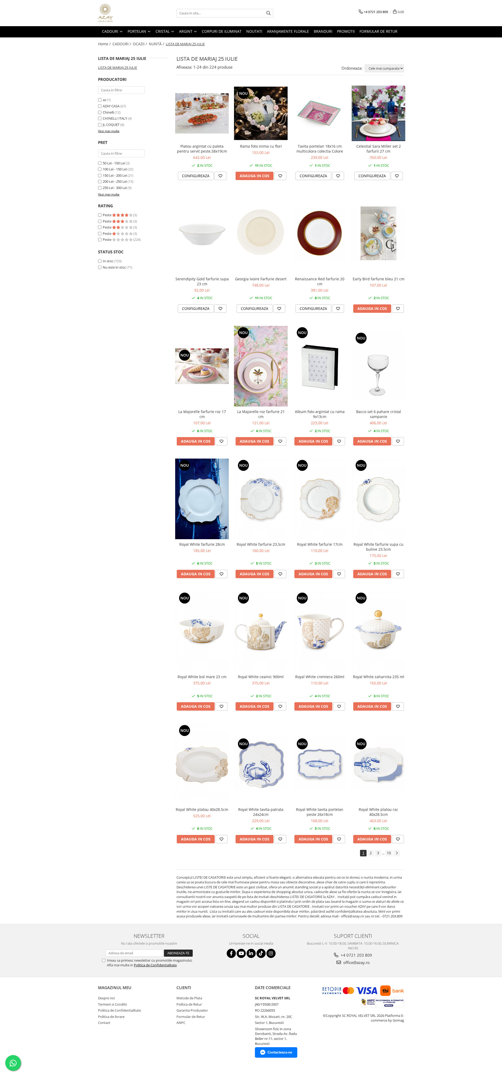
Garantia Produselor (192, 1010)
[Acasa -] (124, 13)
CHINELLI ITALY (115, 118)
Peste (107, 215)
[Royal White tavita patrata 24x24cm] (261, 764)
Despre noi (106, 998)
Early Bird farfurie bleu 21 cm (378, 278)
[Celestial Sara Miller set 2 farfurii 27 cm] (378, 113)
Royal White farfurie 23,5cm (261, 544)
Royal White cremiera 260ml (319, 676)
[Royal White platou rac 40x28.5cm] (378, 764)
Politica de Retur (189, 1004)
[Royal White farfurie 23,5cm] (261, 499)
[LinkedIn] (251, 953)
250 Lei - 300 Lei (115, 187)
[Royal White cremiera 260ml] (319, 631)
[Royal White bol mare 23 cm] (202, 631)
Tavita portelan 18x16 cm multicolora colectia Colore (319, 149)
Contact (104, 1022)
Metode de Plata (189, 998)
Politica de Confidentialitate (155, 965)
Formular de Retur (378, 31)
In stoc (108, 261)
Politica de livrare (111, 1016)
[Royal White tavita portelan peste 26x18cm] (319, 764)
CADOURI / (122, 43)
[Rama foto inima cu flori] (261, 113)
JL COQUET (111, 124)
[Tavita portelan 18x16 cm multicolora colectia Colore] (319, 113)
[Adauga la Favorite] (220, 176)
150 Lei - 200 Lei (115, 175)
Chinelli (108, 112)
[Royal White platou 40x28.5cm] (202, 764)
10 (389, 852)
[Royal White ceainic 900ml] (261, 631)
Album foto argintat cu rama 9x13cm (320, 414)
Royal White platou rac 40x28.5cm (378, 812)
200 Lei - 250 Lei (115, 181)
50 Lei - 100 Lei (114, 163)
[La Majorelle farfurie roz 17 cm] (202, 366)
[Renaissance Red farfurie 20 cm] (319, 233)
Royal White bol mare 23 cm (202, 676)
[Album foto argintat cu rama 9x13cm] (319, 366)
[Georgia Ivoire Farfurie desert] (261, 233)
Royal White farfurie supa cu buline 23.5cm (378, 547)
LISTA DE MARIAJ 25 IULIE (117, 67)
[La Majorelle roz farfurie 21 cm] (261, 366)
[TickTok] (261, 953)
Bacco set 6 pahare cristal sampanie (378, 414)
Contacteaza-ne (279, 1052)
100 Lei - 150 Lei (115, 169)
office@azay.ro (356, 962)
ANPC (180, 1022)
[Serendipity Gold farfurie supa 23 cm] (202, 233)
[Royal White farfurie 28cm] (202, 499)
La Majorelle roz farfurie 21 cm (261, 414)
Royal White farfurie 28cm (202, 544)
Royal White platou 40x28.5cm (202, 809)
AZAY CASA (111, 106)
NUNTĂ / (157, 43)
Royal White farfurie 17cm (320, 544)
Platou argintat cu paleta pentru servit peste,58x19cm (202, 149)
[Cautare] (268, 13)
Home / (105, 43)
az (104, 99)
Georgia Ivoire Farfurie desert (261, 278)
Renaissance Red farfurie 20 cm (319, 281)
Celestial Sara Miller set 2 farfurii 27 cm (378, 149)
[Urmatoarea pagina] (396, 853)
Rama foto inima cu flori (261, 146)
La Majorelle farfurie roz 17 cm (202, 414)
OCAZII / (140, 43)
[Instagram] (271, 953)
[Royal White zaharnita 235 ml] (378, 631)
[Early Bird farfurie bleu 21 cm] (378, 233)
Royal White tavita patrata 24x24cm (260, 812)
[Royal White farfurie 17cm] (319, 499)
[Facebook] (231, 953)
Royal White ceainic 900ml (261, 676)
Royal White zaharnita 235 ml (378, 676)
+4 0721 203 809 (356, 955)
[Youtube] (241, 953)
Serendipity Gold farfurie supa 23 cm (202, 281)
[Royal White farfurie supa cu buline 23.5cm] (378, 499)
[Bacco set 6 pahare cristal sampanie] (378, 366)
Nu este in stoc (114, 267)
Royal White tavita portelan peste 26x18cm (319, 812)
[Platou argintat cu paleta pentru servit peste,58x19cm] (202, 113)
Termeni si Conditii (112, 1004)
